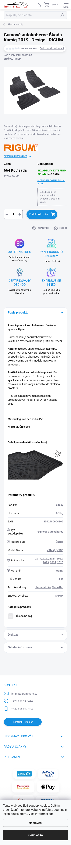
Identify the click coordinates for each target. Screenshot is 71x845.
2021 (52, 558)
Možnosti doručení (51, 182)
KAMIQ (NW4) (55, 550)
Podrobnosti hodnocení (52, 48)
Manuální (57, 587)
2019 (38, 558)
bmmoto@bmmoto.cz (24, 693)
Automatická (43, 587)
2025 (60, 562)
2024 (53, 562)
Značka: (12, 59)
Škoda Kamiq (24, 615)
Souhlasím (35, 835)
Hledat (62, 15)
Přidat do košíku (38, 214)
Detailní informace (15, 156)
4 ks (61, 578)
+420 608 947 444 (22, 701)
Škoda (59, 541)
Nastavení (35, 823)
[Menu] (66, 4)
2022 (60, 558)
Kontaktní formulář (23, 722)
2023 (46, 562)
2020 (45, 558)
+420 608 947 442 (22, 708)
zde (51, 814)
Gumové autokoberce (50, 531)
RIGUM (59, 595)
